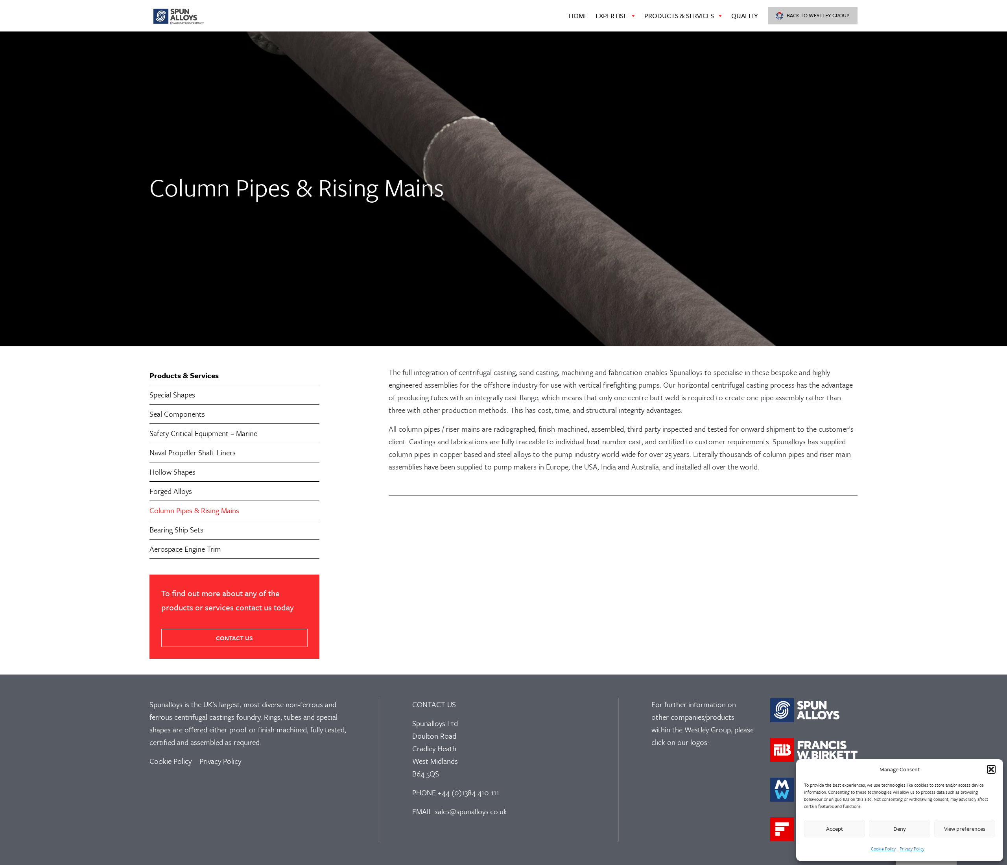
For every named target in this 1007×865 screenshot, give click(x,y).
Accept (834, 828)
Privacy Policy (912, 848)
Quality (744, 15)
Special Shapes (172, 394)
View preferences (964, 828)
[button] (991, 769)
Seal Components (177, 413)
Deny (899, 828)
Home (578, 15)
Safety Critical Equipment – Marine (203, 433)
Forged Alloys (170, 491)
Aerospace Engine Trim (185, 548)
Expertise (611, 15)
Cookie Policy (883, 848)
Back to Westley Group (818, 15)
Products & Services (679, 15)
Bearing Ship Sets (176, 529)
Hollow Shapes (172, 471)
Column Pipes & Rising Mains (194, 510)
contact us (234, 638)
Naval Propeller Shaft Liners (192, 452)
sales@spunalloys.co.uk (471, 811)
